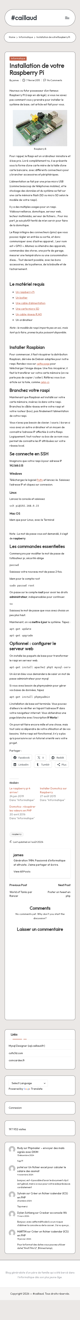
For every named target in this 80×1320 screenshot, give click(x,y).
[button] (22, 871)
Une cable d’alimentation (30, 303)
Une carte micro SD (27, 308)
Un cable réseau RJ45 (29, 314)
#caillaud (24, 17)
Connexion (15, 1107)
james (18, 854)
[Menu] (67, 18)
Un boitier (22, 297)
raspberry (16, 834)
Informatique (18, 58)
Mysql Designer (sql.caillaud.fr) (27, 1046)
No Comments (54, 80)
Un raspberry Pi (25, 292)
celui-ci (45, 382)
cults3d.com (16, 1053)
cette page (43, 363)
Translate (37, 1089)
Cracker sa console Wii (53, 1212)
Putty (40, 480)
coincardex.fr (17, 1060)
